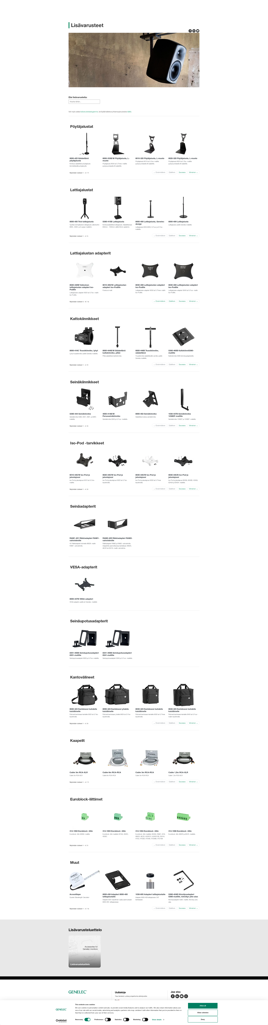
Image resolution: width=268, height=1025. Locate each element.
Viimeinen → (193, 172)
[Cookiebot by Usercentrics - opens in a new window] (61, 1020)
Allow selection (202, 1012)
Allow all (203, 1006)
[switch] (108, 1019)
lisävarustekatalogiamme (89, 112)
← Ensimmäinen (159, 301)
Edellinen (172, 301)
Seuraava (182, 172)
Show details (157, 1019)
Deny (203, 1019)
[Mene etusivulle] (89, 992)
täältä (129, 112)
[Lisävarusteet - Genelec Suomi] (182, 996)
